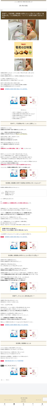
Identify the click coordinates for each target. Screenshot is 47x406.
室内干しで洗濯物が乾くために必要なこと (21, 112)
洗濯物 (10, 365)
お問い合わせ (23, 401)
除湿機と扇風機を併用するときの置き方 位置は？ (22, 115)
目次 (22, 109)
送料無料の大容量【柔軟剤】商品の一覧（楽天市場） (17, 324)
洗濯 (2, 365)
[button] (43, 247)
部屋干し (14, 365)
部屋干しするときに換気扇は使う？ (19, 117)
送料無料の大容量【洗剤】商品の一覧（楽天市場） (16, 89)
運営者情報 (23, 399)
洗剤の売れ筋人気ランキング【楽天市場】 (14, 360)
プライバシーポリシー (8, 399)
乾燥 (6, 365)
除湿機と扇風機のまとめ (17, 118)
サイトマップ (38, 399)
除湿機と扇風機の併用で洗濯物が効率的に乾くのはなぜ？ (24, 113)
